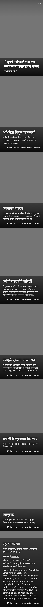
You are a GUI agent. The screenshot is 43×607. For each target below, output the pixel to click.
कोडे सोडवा (24, 560)
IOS (34, 598)
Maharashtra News (12, 575)
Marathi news (21, 570)
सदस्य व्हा (15, 556)
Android (23, 598)
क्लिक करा (21, 566)
